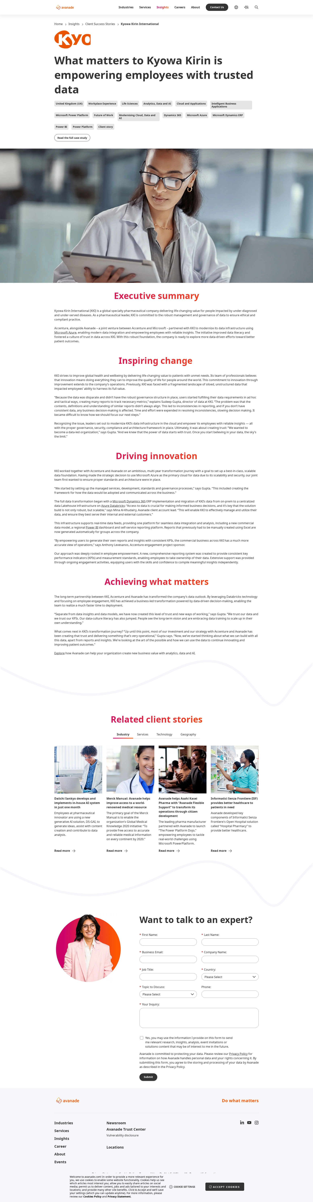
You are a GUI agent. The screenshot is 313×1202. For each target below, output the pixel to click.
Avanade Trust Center (126, 1129)
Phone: (206, 987)
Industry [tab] (123, 734)
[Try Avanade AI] (246, 7)
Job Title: (146, 970)
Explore (59, 653)
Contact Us (217, 7)
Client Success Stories (100, 24)
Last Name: (210, 935)
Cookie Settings (184, 1186)
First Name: (148, 935)
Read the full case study (72, 138)
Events (60, 1161)
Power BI (92, 527)
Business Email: (151, 952)
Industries (126, 7)
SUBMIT (148, 1077)
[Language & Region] (239, 7)
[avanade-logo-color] (65, 7)
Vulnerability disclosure (123, 1135)
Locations (115, 1147)
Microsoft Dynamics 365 (129, 501)
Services (145, 7)
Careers (179, 7)
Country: (208, 970)
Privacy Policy (238, 1054)
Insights (163, 7)
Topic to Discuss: (152, 987)
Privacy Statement (119, 1196)
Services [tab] (142, 734)
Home (58, 24)
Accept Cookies (226, 1187)
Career (60, 1146)
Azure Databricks (113, 506)
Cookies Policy (92, 1196)
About (195, 7)
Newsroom (116, 1122)
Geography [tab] (188, 734)
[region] (156, 1186)
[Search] (256, 7)
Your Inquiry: (149, 1004)
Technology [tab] (164, 734)
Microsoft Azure (65, 332)
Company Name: (214, 952)
